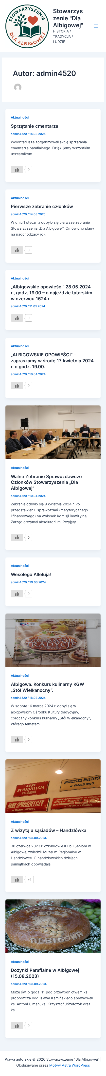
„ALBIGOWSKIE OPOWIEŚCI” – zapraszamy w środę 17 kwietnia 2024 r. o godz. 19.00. (52, 360)
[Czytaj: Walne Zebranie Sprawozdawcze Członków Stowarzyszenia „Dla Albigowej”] (52, 432)
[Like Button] (17, 169)
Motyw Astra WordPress (69, 1065)
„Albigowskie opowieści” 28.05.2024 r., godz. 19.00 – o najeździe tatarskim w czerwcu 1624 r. (51, 292)
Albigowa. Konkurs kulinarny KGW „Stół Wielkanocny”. (47, 687)
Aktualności (20, 117)
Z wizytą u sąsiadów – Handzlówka (48, 830)
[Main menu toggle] (96, 26)
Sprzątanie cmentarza (34, 126)
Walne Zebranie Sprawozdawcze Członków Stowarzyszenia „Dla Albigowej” (46, 482)
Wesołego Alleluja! (31, 574)
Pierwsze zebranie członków (42, 206)
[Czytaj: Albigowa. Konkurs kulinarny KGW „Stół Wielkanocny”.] (52, 640)
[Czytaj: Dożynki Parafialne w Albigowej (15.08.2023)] (52, 926)
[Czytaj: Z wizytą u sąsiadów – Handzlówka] (52, 786)
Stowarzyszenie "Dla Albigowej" (68, 18)
